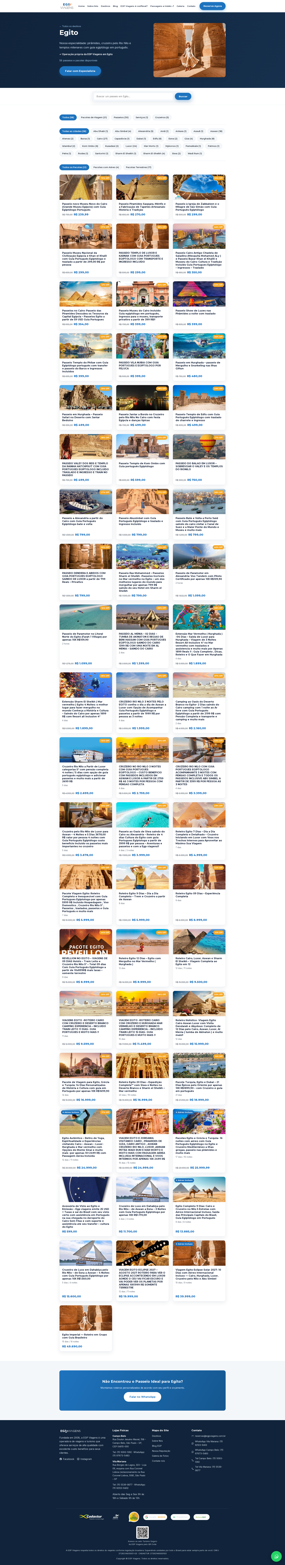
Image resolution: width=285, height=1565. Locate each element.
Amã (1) (164, 131)
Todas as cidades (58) (74, 131)
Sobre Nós (92, 6)
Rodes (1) (83, 153)
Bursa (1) (85, 138)
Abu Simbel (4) (123, 131)
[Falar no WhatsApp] (276, 1556)
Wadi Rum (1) (195, 153)
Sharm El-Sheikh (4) (154, 153)
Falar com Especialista (80, 70)
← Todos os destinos (70, 26)
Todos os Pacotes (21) (74, 167)
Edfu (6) (157, 138)
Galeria (180, 6)
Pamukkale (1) (193, 146)
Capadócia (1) (122, 138)
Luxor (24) (131, 146)
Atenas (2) (67, 138)
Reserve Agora (213, 6)
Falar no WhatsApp (143, 1396)
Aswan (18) (216, 131)
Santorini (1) (101, 153)
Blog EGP (157, 1446)
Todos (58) (68, 117)
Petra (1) (66, 153)
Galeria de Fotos (160, 1456)
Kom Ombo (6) (90, 146)
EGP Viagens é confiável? (134, 6)
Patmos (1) (213, 146)
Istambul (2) (68, 146)
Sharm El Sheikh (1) (125, 153)
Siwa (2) (176, 153)
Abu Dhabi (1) (100, 131)
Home (81, 6)
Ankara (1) (181, 131)
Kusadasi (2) (112, 146)
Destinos (105, 6)
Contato (191, 6)
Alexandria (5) (145, 131)
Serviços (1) (142, 117)
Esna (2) (173, 138)
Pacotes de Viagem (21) (94, 117)
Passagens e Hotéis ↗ (162, 6)
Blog (115, 6)
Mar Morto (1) (151, 146)
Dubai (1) (141, 138)
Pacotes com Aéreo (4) (106, 167)
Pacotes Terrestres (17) (138, 167)
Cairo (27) (102, 138)
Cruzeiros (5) (162, 117)
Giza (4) (189, 138)
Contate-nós (158, 1461)
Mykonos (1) (172, 146)
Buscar (183, 96)
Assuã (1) (198, 131)
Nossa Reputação (161, 1451)
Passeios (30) (121, 117)
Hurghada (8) (207, 138)
